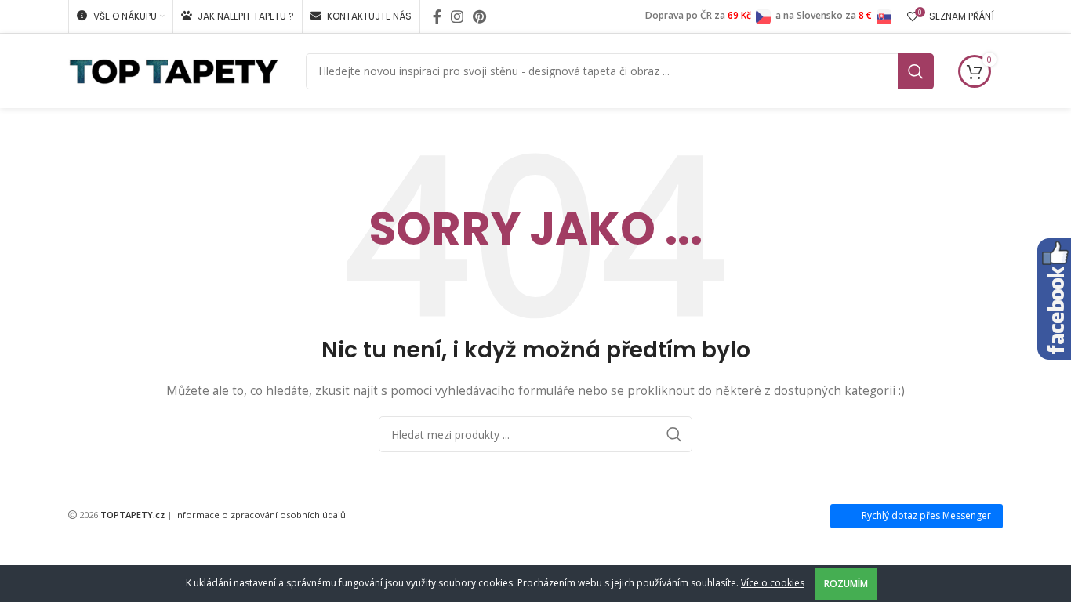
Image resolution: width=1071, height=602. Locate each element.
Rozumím (846, 583)
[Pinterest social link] (479, 16)
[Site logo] (173, 69)
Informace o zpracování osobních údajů (260, 514)
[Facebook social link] (437, 16)
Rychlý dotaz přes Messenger (926, 515)
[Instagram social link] (457, 16)
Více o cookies (772, 582)
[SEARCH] (916, 71)
